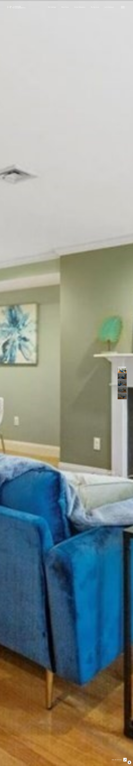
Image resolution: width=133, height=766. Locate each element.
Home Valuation (79, 7)
